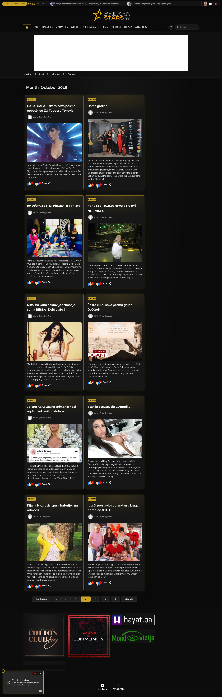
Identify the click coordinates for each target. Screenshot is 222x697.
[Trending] (170, 27)
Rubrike (74, 27)
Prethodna (41, 599)
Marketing (116, 27)
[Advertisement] (111, 53)
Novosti (36, 27)
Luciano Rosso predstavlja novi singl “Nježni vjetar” (31, 4)
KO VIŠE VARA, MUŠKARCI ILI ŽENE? (53, 206)
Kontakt (128, 27)
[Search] (178, 27)
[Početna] (27, 27)
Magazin (46, 27)
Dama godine (97, 106)
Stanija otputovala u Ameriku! (109, 407)
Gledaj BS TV (140, 27)
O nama (105, 27)
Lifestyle (61, 27)
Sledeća (129, 599)
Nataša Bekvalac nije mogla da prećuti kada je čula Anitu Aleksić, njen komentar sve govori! (121, 4)
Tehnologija (89, 27)
